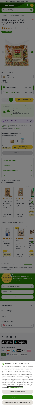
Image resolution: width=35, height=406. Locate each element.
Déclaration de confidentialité (15, 387)
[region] (17, 383)
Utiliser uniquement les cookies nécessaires (17, 402)
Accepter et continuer (17, 397)
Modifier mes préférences (17, 392)
